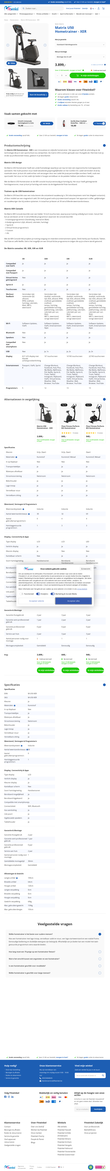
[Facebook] (5, 1097)
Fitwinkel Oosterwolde (66, 1151)
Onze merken (36, 1133)
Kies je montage (61, 52)
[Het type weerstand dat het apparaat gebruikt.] (23, 509)
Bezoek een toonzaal (84, 14)
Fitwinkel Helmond (65, 1148)
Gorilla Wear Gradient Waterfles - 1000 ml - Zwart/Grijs (79, 122)
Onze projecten (90, 1133)
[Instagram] (9, 1097)
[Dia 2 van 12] (38, 78)
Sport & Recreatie (66, 14)
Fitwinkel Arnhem (65, 1142)
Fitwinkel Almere (64, 1139)
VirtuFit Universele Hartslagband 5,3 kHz (26, 122)
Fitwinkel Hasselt (64, 1130)
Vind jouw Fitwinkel (73, 8)
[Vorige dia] (7, 45)
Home (6, 20)
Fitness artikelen (42, 14)
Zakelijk (85, 8)
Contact (7, 1126)
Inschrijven (98, 1109)
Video (12, 63)
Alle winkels (62, 1126)
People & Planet (37, 1139)
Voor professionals (92, 1126)
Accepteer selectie (36, 601)
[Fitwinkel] (9, 1167)
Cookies (39, 1167)
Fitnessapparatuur (26, 14)
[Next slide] (103, 123)
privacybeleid (82, 589)
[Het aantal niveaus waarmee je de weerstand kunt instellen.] (29, 514)
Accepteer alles (73, 601)
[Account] (98, 8)
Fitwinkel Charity (37, 1136)
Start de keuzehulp (37, 95)
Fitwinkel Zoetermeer (66, 1154)
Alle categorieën (10, 14)
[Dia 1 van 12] (15, 78)
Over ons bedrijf (37, 1126)
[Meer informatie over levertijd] (83, 70)
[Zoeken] (103, 1075)
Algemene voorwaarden (22, 1167)
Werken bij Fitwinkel (39, 1130)
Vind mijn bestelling (13, 1070)
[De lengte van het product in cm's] (17, 878)
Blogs (33, 1142)
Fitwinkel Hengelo (65, 1145)
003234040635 (47, 1078)
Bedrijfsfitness (90, 1130)
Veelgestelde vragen (12, 1145)
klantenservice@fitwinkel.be (52, 1081)
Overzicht (86, 569)
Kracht (54, 14)
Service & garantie (12, 1078)
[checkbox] (26, 594)
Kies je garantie (60, 39)
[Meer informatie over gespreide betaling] (105, 64)
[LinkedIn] (12, 1097)
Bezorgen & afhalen (13, 1072)
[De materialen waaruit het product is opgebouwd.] (16, 457)
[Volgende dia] (45, 45)
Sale (96, 14)
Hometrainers (14, 20)
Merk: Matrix (59, 24)
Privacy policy (32, 1167)
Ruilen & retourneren (13, 1075)
